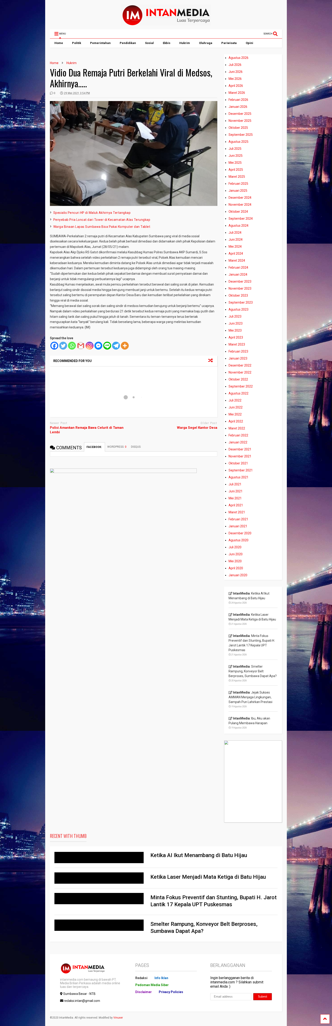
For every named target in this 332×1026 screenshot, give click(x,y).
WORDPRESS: (116, 446)
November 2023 (240, 288)
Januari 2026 (238, 106)
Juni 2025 (236, 155)
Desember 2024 (240, 197)
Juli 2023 (235, 316)
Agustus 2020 (238, 540)
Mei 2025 (235, 162)
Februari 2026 (238, 99)
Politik (76, 43)
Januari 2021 (238, 526)
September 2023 (241, 302)
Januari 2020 (238, 575)
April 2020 (236, 568)
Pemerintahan (100, 43)
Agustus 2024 (238, 225)
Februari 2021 (238, 519)
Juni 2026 (236, 72)
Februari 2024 (238, 267)
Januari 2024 (238, 274)
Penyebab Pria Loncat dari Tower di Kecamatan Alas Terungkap (101, 219)
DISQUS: (136, 446)
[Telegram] (116, 346)
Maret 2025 (237, 176)
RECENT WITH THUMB (68, 835)
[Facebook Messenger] (98, 346)
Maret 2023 (237, 344)
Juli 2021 (235, 484)
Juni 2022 (236, 407)
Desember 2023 (240, 281)
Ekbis (166, 43)
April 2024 (236, 253)
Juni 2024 (236, 239)
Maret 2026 (237, 93)
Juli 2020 (235, 547)
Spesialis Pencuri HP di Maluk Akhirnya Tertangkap (92, 212)
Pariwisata (229, 43)
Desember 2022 (240, 365)
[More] (125, 346)
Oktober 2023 (238, 295)
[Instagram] (90, 346)
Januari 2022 (238, 442)
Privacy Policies (171, 992)
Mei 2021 (235, 498)
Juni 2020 (236, 554)
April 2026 (236, 86)
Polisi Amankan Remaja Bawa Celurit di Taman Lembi (87, 430)
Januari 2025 (238, 190)
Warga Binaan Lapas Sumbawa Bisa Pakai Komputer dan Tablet (101, 226)
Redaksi (141, 978)
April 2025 (236, 169)
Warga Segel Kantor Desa (197, 428)
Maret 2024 (237, 260)
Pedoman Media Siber (152, 985)
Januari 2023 (238, 358)
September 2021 (241, 470)
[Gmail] (81, 346)
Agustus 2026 (238, 58)
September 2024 (241, 218)
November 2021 (240, 456)
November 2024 (240, 204)
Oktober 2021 (238, 463)
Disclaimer (143, 992)
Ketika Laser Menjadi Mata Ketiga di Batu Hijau (208, 877)
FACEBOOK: (95, 447)
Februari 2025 (238, 183)
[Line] (107, 346)
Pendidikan (128, 43)
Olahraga (205, 43)
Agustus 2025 (238, 141)
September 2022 (241, 386)
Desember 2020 (240, 533)
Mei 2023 (235, 330)
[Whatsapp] (72, 346)
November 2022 (240, 372)
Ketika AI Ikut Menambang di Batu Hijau (198, 855)
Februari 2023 (238, 351)
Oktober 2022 (238, 379)
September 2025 (241, 134)
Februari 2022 (238, 435)
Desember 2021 (240, 449)
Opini (249, 43)
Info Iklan (161, 978)
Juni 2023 (236, 323)
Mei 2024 (235, 246)
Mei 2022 (235, 414)
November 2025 (240, 120)
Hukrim (184, 43)
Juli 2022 (235, 400)
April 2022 (236, 421)
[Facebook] (54, 346)
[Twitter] (63, 346)
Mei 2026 (235, 79)
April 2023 (236, 337)
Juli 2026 (235, 65)
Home (58, 43)
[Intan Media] (166, 23)
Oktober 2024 (238, 211)
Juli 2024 (235, 232)
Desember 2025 (240, 113)
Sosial (149, 43)
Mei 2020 (235, 561)
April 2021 (236, 505)
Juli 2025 (235, 148)
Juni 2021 (236, 491)
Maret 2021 (237, 512)
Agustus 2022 (238, 393)
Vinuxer (118, 1017)
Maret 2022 (237, 428)
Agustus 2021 (238, 477)
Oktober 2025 (238, 127)
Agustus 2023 (238, 309)
